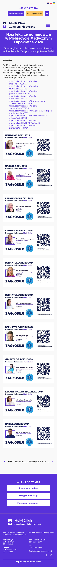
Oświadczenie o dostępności (40, 551)
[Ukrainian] (54, 2)
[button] (48, 25)
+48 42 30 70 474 (28, 8)
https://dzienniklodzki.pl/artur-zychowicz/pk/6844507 (22, 126)
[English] (47, 2)
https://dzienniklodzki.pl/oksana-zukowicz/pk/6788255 (23, 107)
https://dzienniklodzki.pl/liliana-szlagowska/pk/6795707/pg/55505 (24, 121)
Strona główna (12, 48)
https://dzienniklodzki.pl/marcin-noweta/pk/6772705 (23, 87)
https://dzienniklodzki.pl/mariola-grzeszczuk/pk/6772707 (23, 92)
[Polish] (50, 2)
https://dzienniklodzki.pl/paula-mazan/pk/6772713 (23, 97)
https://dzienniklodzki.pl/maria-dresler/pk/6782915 (23, 82)
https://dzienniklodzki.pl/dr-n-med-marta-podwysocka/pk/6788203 (27, 102)
